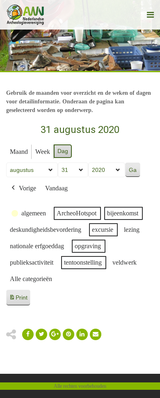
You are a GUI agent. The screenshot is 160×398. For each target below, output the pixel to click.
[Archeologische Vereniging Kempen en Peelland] (25, 15)
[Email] (82, 334)
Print (18, 299)
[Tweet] (41, 334)
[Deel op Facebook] (28, 334)
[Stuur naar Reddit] (68, 334)
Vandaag (56, 188)
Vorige (27, 188)
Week (42, 151)
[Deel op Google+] (55, 334)
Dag (62, 151)
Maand (19, 151)
